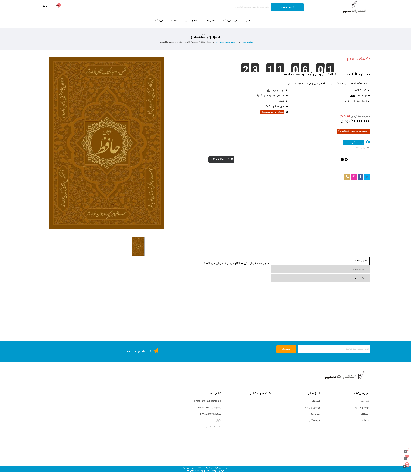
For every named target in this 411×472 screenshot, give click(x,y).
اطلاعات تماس (213, 427)
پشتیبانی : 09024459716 (208, 407)
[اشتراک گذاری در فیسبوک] (360, 176)
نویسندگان (314, 420)
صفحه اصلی (250, 20)
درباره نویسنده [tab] (360, 269)
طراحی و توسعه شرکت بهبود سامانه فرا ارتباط (205, 470)
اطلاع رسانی (191, 20)
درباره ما (365, 401)
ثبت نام (316, 401)
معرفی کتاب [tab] (361, 260)
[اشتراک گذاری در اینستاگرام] (354, 176)
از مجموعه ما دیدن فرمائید (355, 131)
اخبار (218, 420)
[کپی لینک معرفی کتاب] (347, 177)
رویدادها (365, 414)
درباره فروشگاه (230, 20)
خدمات (174, 20)
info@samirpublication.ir (207, 401)
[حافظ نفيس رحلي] (106, 142)
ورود (45, 6)
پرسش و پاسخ (312, 407)
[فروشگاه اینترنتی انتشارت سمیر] (354, 6)
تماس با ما (210, 20)
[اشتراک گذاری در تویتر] (367, 176)
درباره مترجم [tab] (361, 277)
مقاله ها (315, 414)
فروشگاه (159, 20)
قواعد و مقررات (361, 407)
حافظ (352, 95)
